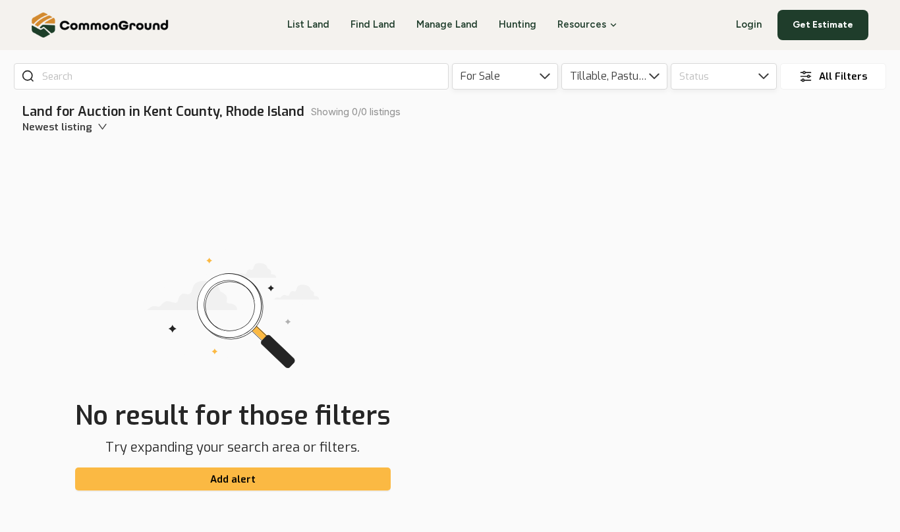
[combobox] (240, 76)
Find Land (373, 24)
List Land (308, 24)
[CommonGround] (100, 25)
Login (749, 24)
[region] (678, 317)
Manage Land (447, 24)
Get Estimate (823, 24)
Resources (581, 24)
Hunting (517, 24)
